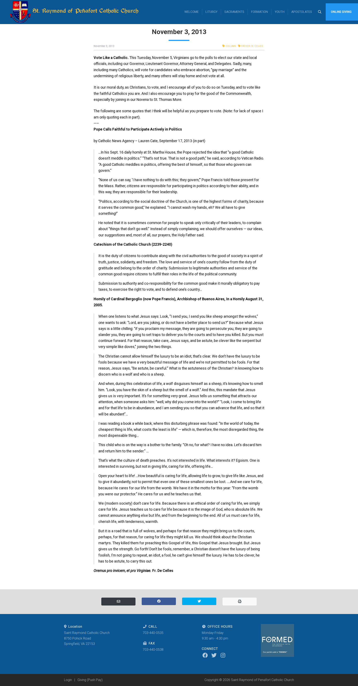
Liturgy (212, 12)
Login (68, 680)
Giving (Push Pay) (90, 680)
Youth (279, 12)
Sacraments (234, 12)
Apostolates (301, 12)
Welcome (191, 12)
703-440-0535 (153, 633)
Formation (259, 12)
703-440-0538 (153, 650)
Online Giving (341, 11)
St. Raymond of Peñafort (85, 10)
